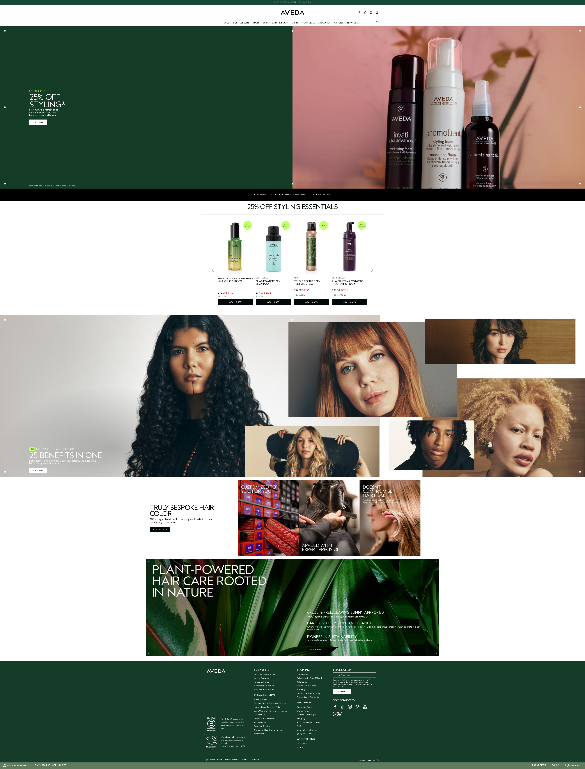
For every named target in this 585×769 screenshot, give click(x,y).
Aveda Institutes (261, 682)
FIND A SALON (160, 529)
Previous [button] (216, 270)
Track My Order (304, 707)
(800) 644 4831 (304, 733)
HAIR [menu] (256, 22)
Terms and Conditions (264, 718)
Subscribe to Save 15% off (309, 678)
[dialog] (377, 21)
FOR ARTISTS (539, 765)
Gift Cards (302, 682)
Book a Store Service (307, 730)
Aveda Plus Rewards (306, 685)
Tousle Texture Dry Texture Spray (307, 282)
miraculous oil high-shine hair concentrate (235, 280)
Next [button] (368, 270)
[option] (235, 262)
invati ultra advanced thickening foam (347, 282)
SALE (226, 22)
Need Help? (304, 702)
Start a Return (303, 711)
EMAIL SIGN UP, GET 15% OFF (50, 765)
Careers (300, 747)
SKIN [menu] (265, 22)
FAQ (299, 726)
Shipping (301, 718)
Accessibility (260, 722)
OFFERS (338, 22)
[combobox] (311, 295)
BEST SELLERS (241, 22)
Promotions (302, 674)
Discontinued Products (308, 697)
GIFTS (295, 22)
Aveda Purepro (261, 678)
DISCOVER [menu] (324, 22)
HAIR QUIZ (308, 22)
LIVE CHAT (574, 765)
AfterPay (301, 689)
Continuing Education (264, 685)
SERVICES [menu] (352, 22)
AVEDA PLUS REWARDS (18, 765)
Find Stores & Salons (359, 12)
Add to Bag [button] (235, 302)
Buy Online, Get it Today (308, 693)
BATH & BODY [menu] (280, 22)
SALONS (555, 765)
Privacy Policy (261, 699)
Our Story (302, 743)
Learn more (316, 649)
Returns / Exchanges (306, 714)
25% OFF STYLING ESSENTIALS (293, 2)
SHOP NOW (38, 122)
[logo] (292, 12)
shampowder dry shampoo (268, 282)
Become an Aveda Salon (265, 674)
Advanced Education (264, 689)
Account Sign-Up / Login (308, 722)
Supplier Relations (262, 726)
